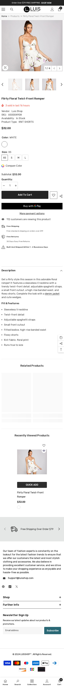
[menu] (3, 9)
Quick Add (32, 484)
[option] (32, 45)
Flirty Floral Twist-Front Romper (30, 494)
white (18, 507)
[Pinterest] (3, 586)
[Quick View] (44, 450)
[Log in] (52, 9)
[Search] (12, 9)
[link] (16, 415)
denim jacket (52, 293)
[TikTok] (10, 586)
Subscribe (53, 630)
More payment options (32, 213)
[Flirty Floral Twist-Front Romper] (32, 461)
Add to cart (25, 194)
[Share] (60, 196)
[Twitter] (16, 586)
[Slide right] (59, 529)
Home (4, 16)
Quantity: (7, 179)
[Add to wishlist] (53, 195)
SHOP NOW (46, 3)
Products (15, 16)
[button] (54, 68)
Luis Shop (17, 111)
